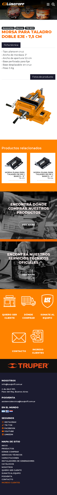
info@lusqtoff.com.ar (12, 384)
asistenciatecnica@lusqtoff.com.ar (18, 401)
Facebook (9, 428)
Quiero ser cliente (12, 470)
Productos (8, 449)
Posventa (7, 476)
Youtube (9, 431)
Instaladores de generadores (18, 461)
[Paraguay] (11, 411)
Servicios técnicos (12, 455)
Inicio (5, 446)
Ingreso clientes (11, 483)
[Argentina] (3, 411)
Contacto (7, 479)
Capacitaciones (10, 458)
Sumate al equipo (11, 473)
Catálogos (8, 464)
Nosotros (7, 467)
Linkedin (8, 434)
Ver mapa (28, 224)
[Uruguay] (7, 411)
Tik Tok (8, 425)
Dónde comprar (10, 452)
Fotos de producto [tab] (42, 77)
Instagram (10, 422)
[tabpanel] (28, 60)
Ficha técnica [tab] (11, 45)
